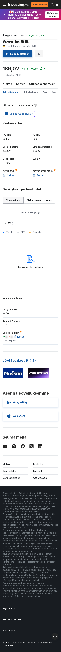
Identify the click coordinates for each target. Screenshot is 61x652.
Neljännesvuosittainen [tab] (39, 200)
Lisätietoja (38, 464)
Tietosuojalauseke (12, 619)
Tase (44, 92)
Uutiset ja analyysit (42, 84)
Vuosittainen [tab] (13, 200)
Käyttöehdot (9, 608)
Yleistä (7, 84)
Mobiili (6, 464)
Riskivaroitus (9, 630)
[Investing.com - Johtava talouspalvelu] (18, 5)
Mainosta (38, 471)
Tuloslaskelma (31, 92)
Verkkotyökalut (11, 477)
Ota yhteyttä (40, 477)
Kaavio (20, 84)
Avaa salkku (9, 471)
